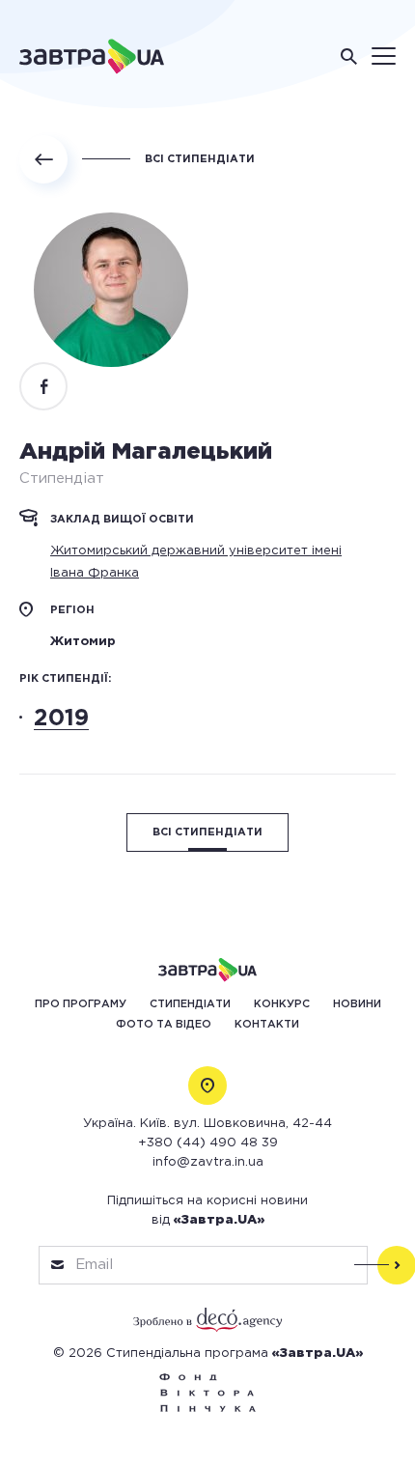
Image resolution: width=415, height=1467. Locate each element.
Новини (357, 1004)
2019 (61, 718)
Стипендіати (190, 1004)
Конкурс (282, 1004)
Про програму (80, 1004)
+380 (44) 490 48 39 (208, 1143)
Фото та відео (163, 1025)
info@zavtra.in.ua (207, 1162)
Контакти (267, 1025)
